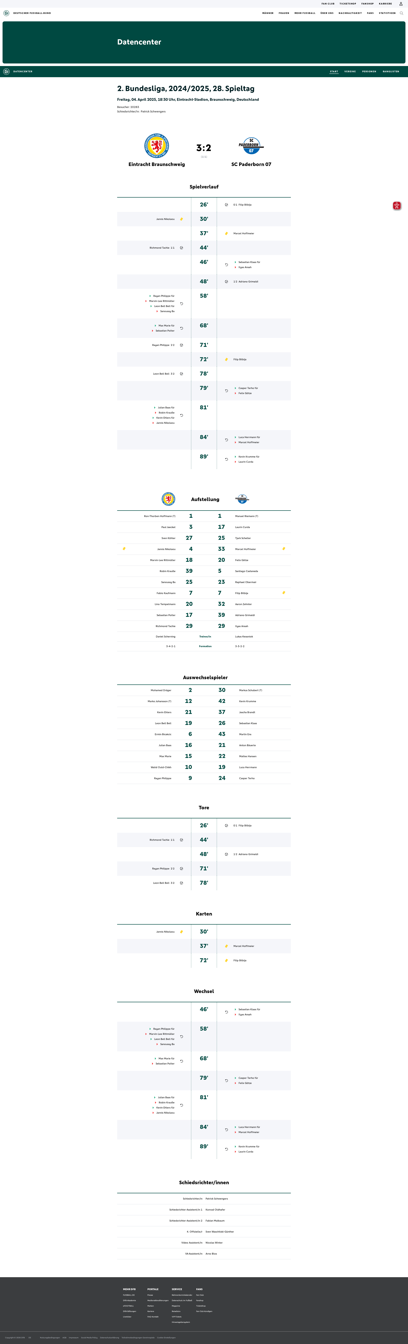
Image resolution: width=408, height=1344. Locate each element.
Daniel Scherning (165, 636)
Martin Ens (245, 734)
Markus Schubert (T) (250, 690)
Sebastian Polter (165, 330)
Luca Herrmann (247, 437)
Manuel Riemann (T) (246, 516)
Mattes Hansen (247, 756)
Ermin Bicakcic (163, 734)
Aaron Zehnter (243, 604)
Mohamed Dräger (161, 690)
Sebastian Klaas (247, 262)
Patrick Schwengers (153, 111)
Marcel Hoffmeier (243, 233)
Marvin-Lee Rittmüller (162, 301)
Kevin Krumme (247, 456)
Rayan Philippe (162, 296)
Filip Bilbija (245, 204)
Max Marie (165, 325)
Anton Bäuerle (247, 745)
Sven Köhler (168, 538)
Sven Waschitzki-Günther (220, 1231)
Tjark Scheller (243, 538)
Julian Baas (164, 407)
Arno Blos (211, 1253)
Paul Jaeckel (168, 527)
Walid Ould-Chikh (161, 767)
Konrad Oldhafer (215, 1209)
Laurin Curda (246, 462)
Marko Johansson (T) (159, 701)
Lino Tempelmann (165, 604)
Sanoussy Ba (167, 311)
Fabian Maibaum (215, 1220)
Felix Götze (245, 393)
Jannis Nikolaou (165, 219)
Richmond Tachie (159, 248)
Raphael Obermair (245, 582)
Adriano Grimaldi (248, 281)
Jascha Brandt (247, 712)
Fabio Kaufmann (166, 593)
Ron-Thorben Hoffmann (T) (159, 516)
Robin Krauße (167, 412)
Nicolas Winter (214, 1242)
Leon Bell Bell (162, 306)
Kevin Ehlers (163, 418)
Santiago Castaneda (246, 571)
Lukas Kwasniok (244, 636)
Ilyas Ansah (245, 267)
